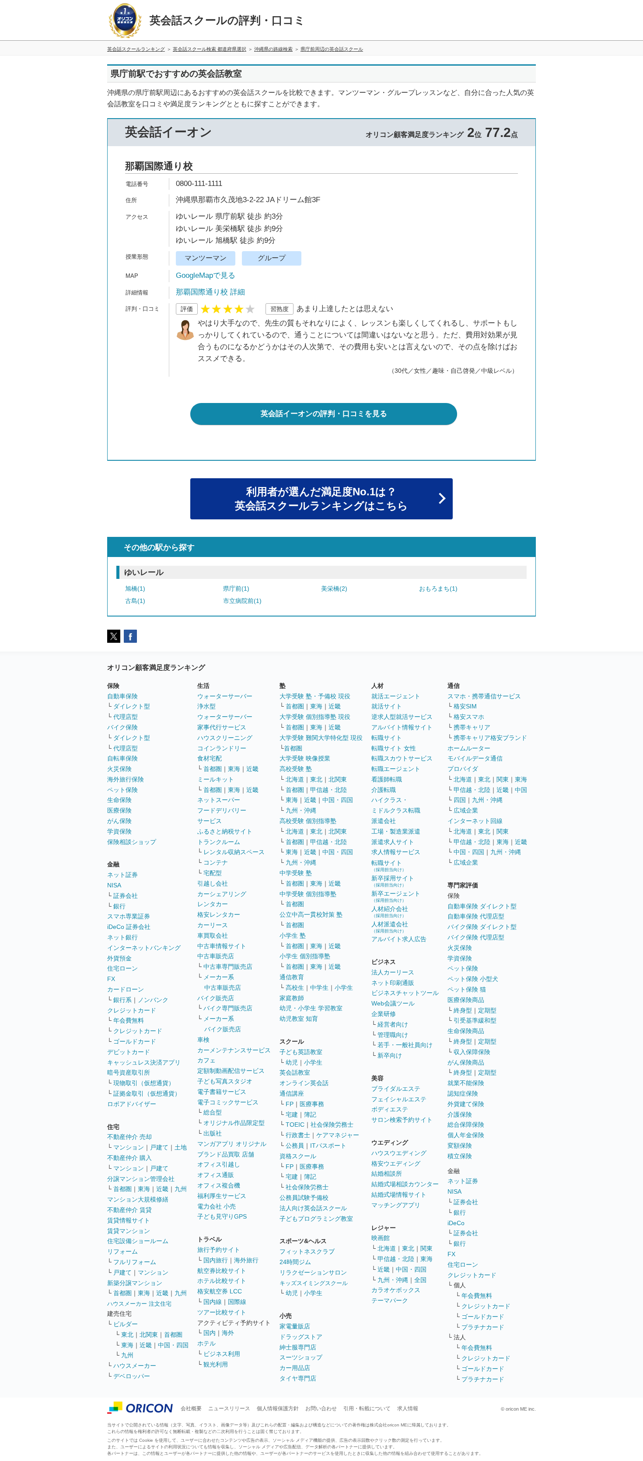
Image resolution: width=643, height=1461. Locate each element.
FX (111, 978)
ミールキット (215, 779)
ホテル (206, 1343)
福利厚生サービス (221, 1195)
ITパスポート (328, 1145)
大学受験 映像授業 (305, 758)
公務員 (295, 1145)
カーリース (212, 924)
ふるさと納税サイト (224, 831)
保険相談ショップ (131, 841)
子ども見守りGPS (222, 1216)
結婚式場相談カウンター (405, 1184)
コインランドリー (221, 748)
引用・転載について (367, 1408)
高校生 (295, 987)
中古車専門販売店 (227, 966)
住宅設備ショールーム (137, 1240)
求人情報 (407, 1408)
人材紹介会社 (389, 911)
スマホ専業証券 (128, 916)
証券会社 (125, 895)
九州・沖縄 (301, 810)
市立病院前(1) (242, 600)
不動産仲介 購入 (129, 1157)
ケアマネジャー (337, 1135)
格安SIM (465, 706)
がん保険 (119, 820)
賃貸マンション (128, 1230)
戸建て (159, 1147)
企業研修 (383, 1013)
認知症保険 (462, 1093)
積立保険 (459, 1156)
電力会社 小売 (216, 1206)
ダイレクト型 (131, 706)
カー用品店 (295, 1367)
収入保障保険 (472, 1051)
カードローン (125, 989)
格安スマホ (469, 716)
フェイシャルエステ (398, 1099)
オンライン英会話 (304, 1082)
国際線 (237, 1301)
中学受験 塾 (296, 872)
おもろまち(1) (438, 588)
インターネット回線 (475, 820)
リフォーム (122, 1251)
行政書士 (298, 1135)
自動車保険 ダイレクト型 (482, 906)
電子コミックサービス (228, 1102)
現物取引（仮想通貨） (144, 1082)
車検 (203, 1039)
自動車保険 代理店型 (475, 916)
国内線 (212, 1301)
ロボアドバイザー (131, 1103)
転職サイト (386, 737)
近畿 (162, 1188)
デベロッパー (131, 1376)
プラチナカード (482, 1327)
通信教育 (292, 977)
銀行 (119, 906)
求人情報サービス (395, 851)
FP (290, 1103)
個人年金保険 (465, 1135)
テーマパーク (389, 1300)
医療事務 (312, 1103)
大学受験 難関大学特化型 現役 (321, 737)
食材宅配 (209, 758)
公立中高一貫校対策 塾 (311, 914)
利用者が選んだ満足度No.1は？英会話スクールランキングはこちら (321, 499)
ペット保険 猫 (466, 989)
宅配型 (212, 872)
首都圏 (122, 1188)
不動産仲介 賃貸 (129, 1209)
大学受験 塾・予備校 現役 (315, 696)
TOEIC (295, 1124)
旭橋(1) (135, 588)
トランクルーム (218, 841)
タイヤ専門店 (298, 1378)
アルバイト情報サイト (402, 727)
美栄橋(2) (334, 588)
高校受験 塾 (296, 768)
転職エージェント (395, 768)
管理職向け (392, 1034)
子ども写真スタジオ (224, 1081)
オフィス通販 (215, 1174)
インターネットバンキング (144, 947)
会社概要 (191, 1408)
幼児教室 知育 (299, 1018)
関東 (426, 1248)
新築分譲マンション (134, 1282)
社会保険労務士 (332, 1124)
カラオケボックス (395, 1289)
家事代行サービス (221, 727)
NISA (114, 885)
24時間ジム (295, 1261)
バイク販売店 (215, 998)
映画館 (380, 1237)
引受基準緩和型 (475, 1020)
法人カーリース (392, 972)
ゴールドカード (134, 1041)
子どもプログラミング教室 (316, 1218)
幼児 (292, 1062)
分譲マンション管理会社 (141, 1178)
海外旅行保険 (125, 779)
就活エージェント (395, 696)
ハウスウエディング (398, 1152)
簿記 (310, 1114)
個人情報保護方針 (278, 1408)
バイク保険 (122, 727)
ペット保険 (122, 789)
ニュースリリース (229, 1408)
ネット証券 (122, 874)
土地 (181, 1147)
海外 (228, 1332)
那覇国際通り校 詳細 (210, 292)
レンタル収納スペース (234, 851)
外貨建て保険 (465, 1103)
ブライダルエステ (395, 1088)
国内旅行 (215, 1260)
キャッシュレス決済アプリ (144, 1062)
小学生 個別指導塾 (305, 956)
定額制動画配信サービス (231, 1070)
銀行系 (122, 999)
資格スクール (298, 1156)
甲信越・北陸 (328, 789)
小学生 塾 (293, 935)
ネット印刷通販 (392, 982)
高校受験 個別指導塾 (308, 820)
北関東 (149, 1334)
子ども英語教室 (301, 1051)
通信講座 (292, 1093)
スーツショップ (301, 1357)
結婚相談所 (386, 1173)
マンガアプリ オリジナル (231, 1143)
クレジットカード (131, 1010)
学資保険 (119, 831)
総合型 (212, 1112)
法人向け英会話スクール (313, 1208)
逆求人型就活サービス (402, 716)
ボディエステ (389, 1109)
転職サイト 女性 (393, 748)
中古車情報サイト (221, 945)
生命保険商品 (465, 1030)
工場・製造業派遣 (395, 831)
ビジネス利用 (221, 1353)
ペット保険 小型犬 (472, 978)
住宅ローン (122, 968)
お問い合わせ (321, 1408)
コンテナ (215, 862)
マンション (128, 1147)
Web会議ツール (393, 1003)
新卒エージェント (395, 896)
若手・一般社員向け (405, 1044)
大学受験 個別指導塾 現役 (315, 716)
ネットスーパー (218, 799)
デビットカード (128, 1051)
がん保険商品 (465, 1062)
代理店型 (125, 716)
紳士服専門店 (298, 1347)
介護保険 (459, 1114)
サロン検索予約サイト (402, 1119)
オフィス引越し (218, 1164)
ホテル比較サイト (221, 1280)
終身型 (463, 1010)
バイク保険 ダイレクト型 (482, 926)
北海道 (295, 779)
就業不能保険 (465, 1082)
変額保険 (459, 1145)
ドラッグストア (301, 1336)
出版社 (212, 1133)
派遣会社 (383, 820)
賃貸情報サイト (128, 1220)
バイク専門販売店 (227, 1008)
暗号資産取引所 (128, 1072)
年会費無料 (128, 1020)
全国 (420, 1279)
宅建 (292, 1114)
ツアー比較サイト (221, 1312)
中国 (521, 789)
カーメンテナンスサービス (234, 1050)
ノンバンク (153, 999)
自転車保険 (122, 758)
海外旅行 (246, 1260)
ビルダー (125, 1324)
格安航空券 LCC (219, 1291)
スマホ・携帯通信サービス (484, 696)
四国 (460, 799)
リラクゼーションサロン (313, 1272)
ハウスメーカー (134, 1365)
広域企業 (466, 810)
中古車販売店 (215, 956)
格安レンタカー (218, 914)
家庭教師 (292, 998)
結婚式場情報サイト (398, 1194)
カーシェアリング (221, 893)
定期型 (487, 1010)
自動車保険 (122, 696)
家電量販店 (295, 1326)
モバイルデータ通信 (475, 758)
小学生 (344, 987)
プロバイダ (462, 768)
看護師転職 (386, 779)
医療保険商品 (465, 999)
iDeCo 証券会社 (128, 926)
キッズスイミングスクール (314, 1283)
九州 (181, 1188)
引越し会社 (212, 883)
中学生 (319, 987)
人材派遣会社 (389, 927)
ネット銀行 (122, 937)
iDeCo (456, 1222)
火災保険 (119, 768)
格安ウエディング (395, 1163)
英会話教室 (295, 1072)
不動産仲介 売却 (129, 1136)
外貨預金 (119, 958)
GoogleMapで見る (205, 275)
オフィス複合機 (218, 1185)
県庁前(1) (236, 588)
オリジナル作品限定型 (234, 1122)
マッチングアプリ (395, 1205)
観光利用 (215, 1364)
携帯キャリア (472, 727)
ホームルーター (468, 748)
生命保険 (119, 799)
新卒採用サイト (392, 881)
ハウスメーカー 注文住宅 (139, 1303)
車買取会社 (212, 935)
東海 (144, 1188)
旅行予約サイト (218, 1249)
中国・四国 (173, 1345)
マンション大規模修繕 (137, 1199)
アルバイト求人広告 (398, 938)
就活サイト (386, 706)
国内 (209, 1332)
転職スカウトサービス (402, 758)
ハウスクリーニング (224, 737)
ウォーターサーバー (224, 696)
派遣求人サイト (392, 841)
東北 (127, 1334)
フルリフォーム (134, 1261)
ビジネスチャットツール (405, 992)
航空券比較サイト (221, 1270)
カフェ (206, 1060)
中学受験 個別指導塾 (308, 893)
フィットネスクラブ (307, 1251)
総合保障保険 (465, 1124)
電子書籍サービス (221, 1091)
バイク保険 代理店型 (475, 937)
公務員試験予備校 (304, 1197)
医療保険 (119, 810)
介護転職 (383, 789)
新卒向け (389, 1055)
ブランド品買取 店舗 (225, 1154)
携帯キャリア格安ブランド (490, 737)
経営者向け (392, 1024)
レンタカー (212, 903)
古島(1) (135, 600)
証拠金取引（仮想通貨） (147, 1093)
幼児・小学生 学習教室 (311, 1008)
